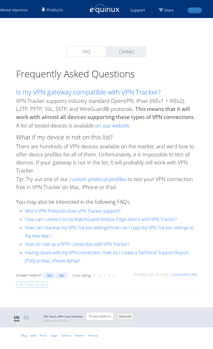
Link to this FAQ (184, 274)
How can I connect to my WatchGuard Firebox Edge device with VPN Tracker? (101, 219)
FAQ (86, 52)
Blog (24, 335)
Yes (49, 275)
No (62, 275)
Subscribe (125, 316)
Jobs (33, 335)
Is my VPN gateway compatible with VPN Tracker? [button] (88, 92)
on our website (112, 125)
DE (26, 317)
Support (137, 10)
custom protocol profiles (97, 179)
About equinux (13, 9)
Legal (53, 335)
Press (43, 335)
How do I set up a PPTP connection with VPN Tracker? (77, 244)
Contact (126, 52)
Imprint (80, 335)
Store (169, 10)
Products (54, 9)
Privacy (93, 335)
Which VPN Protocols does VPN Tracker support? (73, 211)
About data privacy (56, 320)
